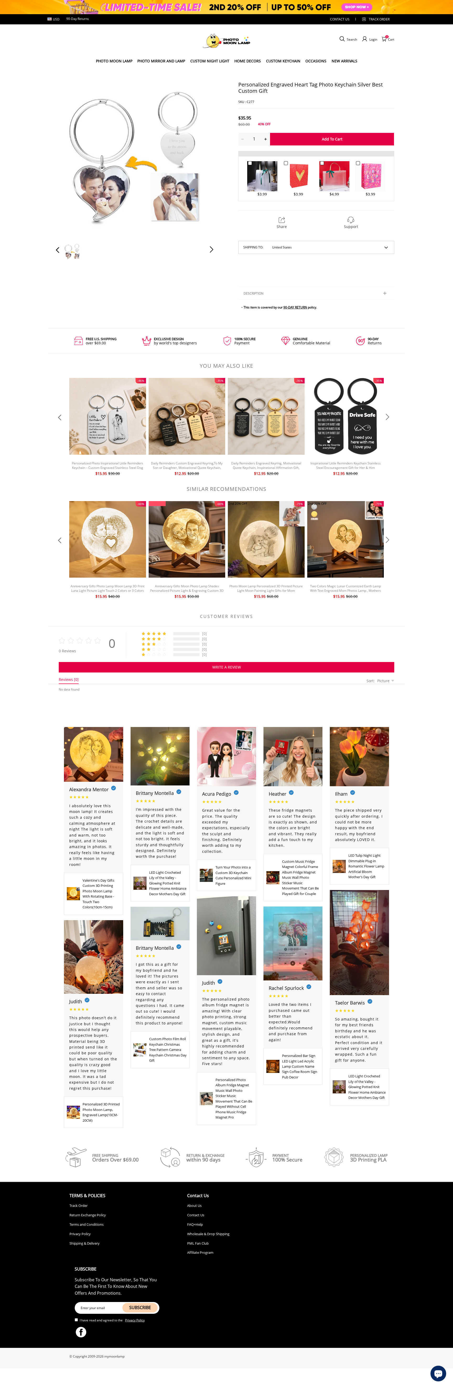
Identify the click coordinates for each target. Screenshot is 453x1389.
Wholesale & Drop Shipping (208, 1233)
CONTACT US (339, 19)
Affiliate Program (200, 1252)
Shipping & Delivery (84, 1243)
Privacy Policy (80, 1233)
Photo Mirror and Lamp (161, 60)
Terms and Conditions (86, 1224)
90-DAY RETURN (295, 307)
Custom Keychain (283, 60)
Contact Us (195, 1215)
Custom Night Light (209, 60)
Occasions (315, 60)
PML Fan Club (198, 1243)
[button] (68, 159)
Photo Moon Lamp (114, 60)
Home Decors (247, 60)
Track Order (379, 19)
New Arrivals (344, 60)
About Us (194, 1205)
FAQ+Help (195, 1224)
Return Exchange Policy (87, 1215)
